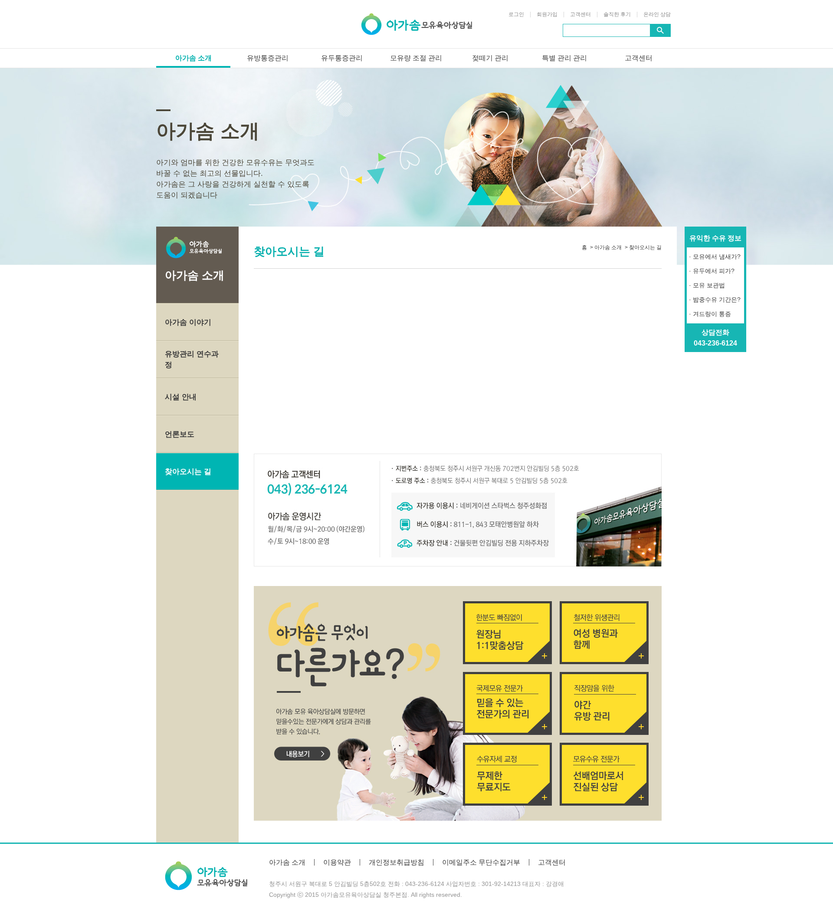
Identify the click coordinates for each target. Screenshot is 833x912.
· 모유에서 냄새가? (715, 256)
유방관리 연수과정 (192, 359)
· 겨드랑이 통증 (710, 313)
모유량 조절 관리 (416, 58)
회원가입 (547, 14)
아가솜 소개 (193, 58)
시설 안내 (181, 397)
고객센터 (580, 14)
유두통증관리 (342, 58)
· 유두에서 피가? (712, 270)
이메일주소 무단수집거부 (481, 862)
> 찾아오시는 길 (643, 247)
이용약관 (337, 862)
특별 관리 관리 (564, 58)
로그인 (516, 14)
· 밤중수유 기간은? (715, 299)
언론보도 (179, 434)
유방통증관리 (268, 58)
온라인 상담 (657, 14)
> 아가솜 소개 (606, 247)
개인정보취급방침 (396, 862)
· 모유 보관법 (707, 285)
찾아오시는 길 (188, 472)
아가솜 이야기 (188, 322)
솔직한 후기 (617, 14)
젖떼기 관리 (490, 58)
